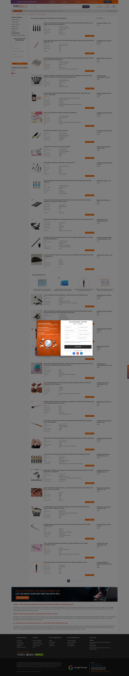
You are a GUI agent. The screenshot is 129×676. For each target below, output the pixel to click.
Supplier (81, 324)
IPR (85, 341)
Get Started (78, 347)
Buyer (75, 324)
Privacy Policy (82, 341)
